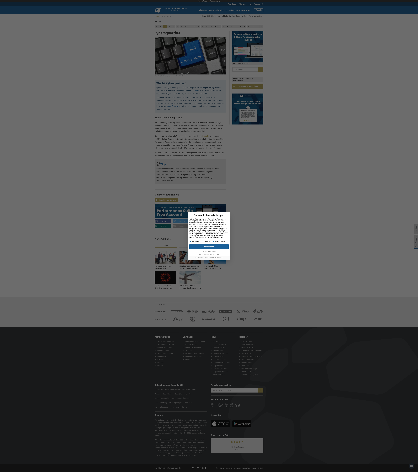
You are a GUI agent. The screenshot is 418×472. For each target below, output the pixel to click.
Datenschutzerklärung (210, 257)
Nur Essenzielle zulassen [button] (209, 251)
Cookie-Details (199, 257)
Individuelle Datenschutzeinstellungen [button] (209, 254)
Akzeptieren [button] (209, 247)
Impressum (219, 257)
